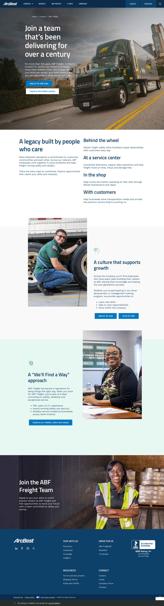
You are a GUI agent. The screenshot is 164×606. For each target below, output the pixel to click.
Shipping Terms (70, 579)
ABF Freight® (105, 546)
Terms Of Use (18, 597)
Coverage (67, 554)
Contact (102, 587)
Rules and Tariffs (71, 583)
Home (34, 17)
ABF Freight (53, 17)
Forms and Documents (74, 576)
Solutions (67, 546)
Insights (66, 558)
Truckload (103, 554)
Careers (42, 17)
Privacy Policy (29, 597)
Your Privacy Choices (48, 597)
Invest (101, 579)
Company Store (106, 583)
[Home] (23, 541)
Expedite (103, 550)
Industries (68, 550)
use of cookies (54, 603)
